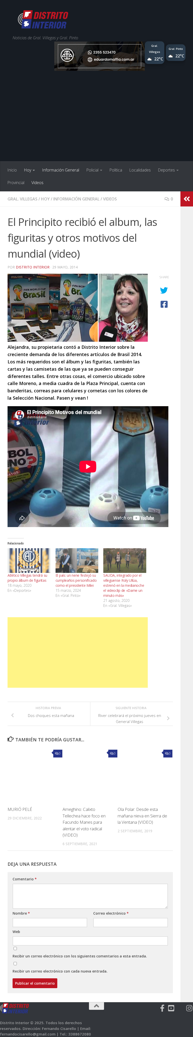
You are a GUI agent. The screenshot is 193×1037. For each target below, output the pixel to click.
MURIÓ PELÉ (20, 809)
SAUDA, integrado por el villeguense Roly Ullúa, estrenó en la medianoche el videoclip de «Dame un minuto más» (123, 585)
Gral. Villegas (22, 199)
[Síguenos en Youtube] (171, 1008)
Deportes (166, 170)
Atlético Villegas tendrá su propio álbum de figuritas (27, 578)
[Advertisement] (96, 123)
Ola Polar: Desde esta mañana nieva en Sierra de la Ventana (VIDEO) (142, 815)
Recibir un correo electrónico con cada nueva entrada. (60, 971)
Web (16, 931)
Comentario (25, 879)
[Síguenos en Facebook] (162, 1008)
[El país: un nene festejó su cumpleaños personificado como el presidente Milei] (77, 560)
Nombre (21, 913)
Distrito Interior (33, 267)
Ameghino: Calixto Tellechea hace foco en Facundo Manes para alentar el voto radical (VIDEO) (84, 822)
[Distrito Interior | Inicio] (43, 20)
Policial (92, 170)
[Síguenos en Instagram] (189, 1008)
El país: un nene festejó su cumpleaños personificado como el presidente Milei (76, 580)
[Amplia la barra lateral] (186, 198)
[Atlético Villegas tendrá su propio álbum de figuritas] (29, 560)
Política (115, 170)
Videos (37, 182)
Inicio (12, 170)
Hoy (27, 170)
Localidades (140, 170)
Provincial (15, 182)
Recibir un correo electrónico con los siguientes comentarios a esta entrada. (80, 956)
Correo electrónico (111, 913)
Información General (60, 170)
